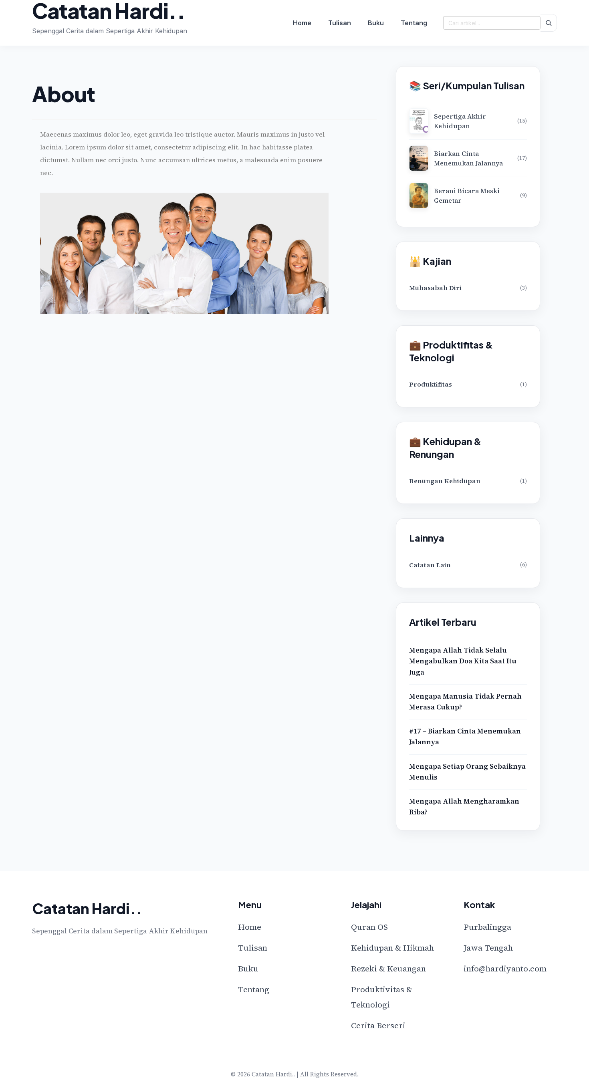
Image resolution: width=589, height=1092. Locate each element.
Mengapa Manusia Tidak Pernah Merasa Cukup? (465, 701)
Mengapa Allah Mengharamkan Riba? (464, 806)
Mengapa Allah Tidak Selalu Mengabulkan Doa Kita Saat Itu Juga (462, 661)
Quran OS (369, 927)
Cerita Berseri (378, 1025)
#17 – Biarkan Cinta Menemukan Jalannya (465, 736)
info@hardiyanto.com (505, 968)
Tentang (414, 23)
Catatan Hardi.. (108, 10)
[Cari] (549, 23)
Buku (376, 23)
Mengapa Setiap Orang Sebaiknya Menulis (467, 772)
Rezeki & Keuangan (388, 968)
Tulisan (339, 23)
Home (302, 23)
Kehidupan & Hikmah (392, 947)
